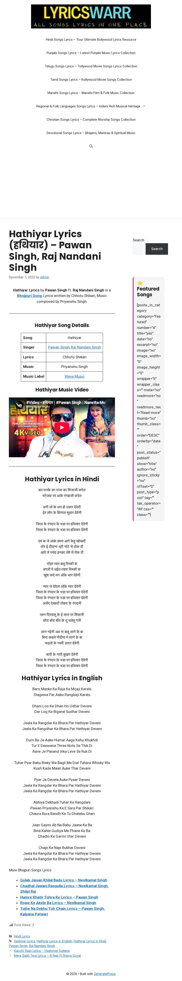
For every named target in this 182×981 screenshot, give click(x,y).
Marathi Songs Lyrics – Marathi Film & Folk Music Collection (91, 93)
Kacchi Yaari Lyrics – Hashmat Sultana (42, 951)
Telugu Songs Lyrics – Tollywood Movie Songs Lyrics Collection (91, 66)
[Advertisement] (91, 186)
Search (138, 240)
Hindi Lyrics (22, 936)
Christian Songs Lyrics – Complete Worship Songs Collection (91, 120)
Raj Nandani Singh (86, 347)
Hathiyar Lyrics (24, 941)
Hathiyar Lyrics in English (54, 941)
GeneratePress (105, 974)
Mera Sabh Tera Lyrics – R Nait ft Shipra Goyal (47, 956)
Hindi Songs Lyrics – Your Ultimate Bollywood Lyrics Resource (91, 40)
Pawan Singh (58, 347)
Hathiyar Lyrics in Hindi (90, 941)
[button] (145, 106)
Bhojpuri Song (29, 295)
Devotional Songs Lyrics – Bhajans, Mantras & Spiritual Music (91, 133)
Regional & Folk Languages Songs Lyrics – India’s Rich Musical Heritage (88, 106)
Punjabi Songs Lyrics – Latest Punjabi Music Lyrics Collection (91, 53)
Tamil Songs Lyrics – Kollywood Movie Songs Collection (91, 80)
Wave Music (75, 376)
